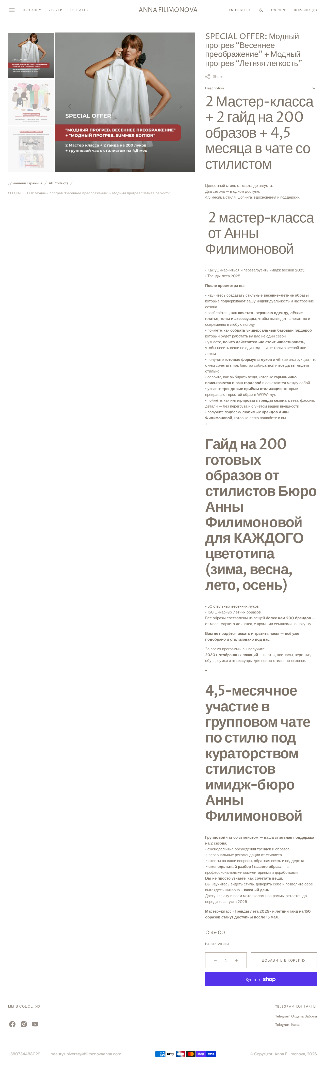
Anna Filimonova (289, 1054)
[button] (278, 10)
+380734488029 (24, 1054)
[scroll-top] (313, 1056)
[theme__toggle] (261, 10)
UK (248, 10)
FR (236, 10)
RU (242, 10)
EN (231, 10)
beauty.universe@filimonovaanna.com (86, 1054)
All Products (58, 183)
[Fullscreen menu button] (12, 10)
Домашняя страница (25, 183)
